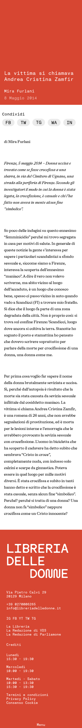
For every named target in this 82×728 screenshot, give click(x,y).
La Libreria (17, 626)
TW (27, 618)
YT (21, 618)
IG (8, 618)
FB (15, 618)
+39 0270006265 (21, 604)
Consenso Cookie (22, 703)
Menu (41, 725)
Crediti (13, 644)
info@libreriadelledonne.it (33, 608)
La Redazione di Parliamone (33, 634)
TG (34, 618)
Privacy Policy (21, 699)
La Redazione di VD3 (26, 630)
